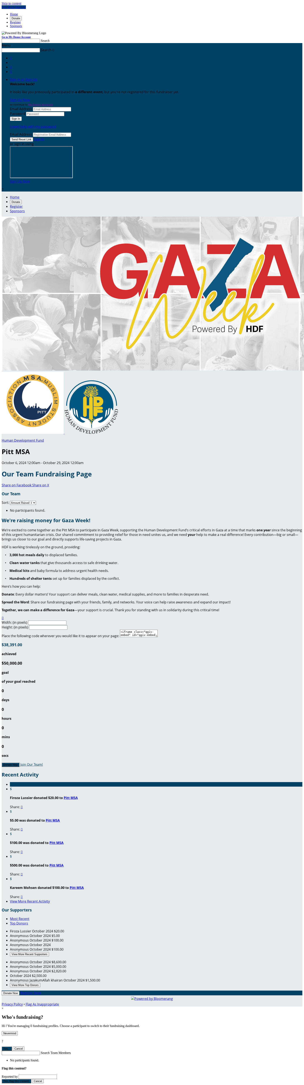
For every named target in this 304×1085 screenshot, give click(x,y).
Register (15, 22)
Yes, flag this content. (16, 1081)
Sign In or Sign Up (23, 79)
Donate (16, 18)
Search (45, 40)
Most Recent (19, 918)
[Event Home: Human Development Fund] (91, 432)
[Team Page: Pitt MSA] (33, 432)
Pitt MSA (71, 798)
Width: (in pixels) (14, 622)
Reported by (10, 1076)
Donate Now (10, 764)
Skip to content (11, 3)
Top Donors (19, 923)
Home (14, 14)
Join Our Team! (31, 764)
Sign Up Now (20, 100)
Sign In (39, 139)
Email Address (21, 109)
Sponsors (16, 26)
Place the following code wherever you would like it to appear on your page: (60, 636)
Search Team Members (56, 1053)
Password (17, 113)
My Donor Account (40, 104)
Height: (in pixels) (15, 627)
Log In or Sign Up (14, 7)
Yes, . (6, 1048)
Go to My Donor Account (16, 37)
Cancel (18, 1048)
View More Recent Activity (30, 901)
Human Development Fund (23, 440)
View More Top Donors (25, 985)
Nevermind (9, 1033)
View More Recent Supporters (29, 954)
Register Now (30, 993)
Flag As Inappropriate (42, 1004)
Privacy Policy (12, 1004)
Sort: (5, 502)
